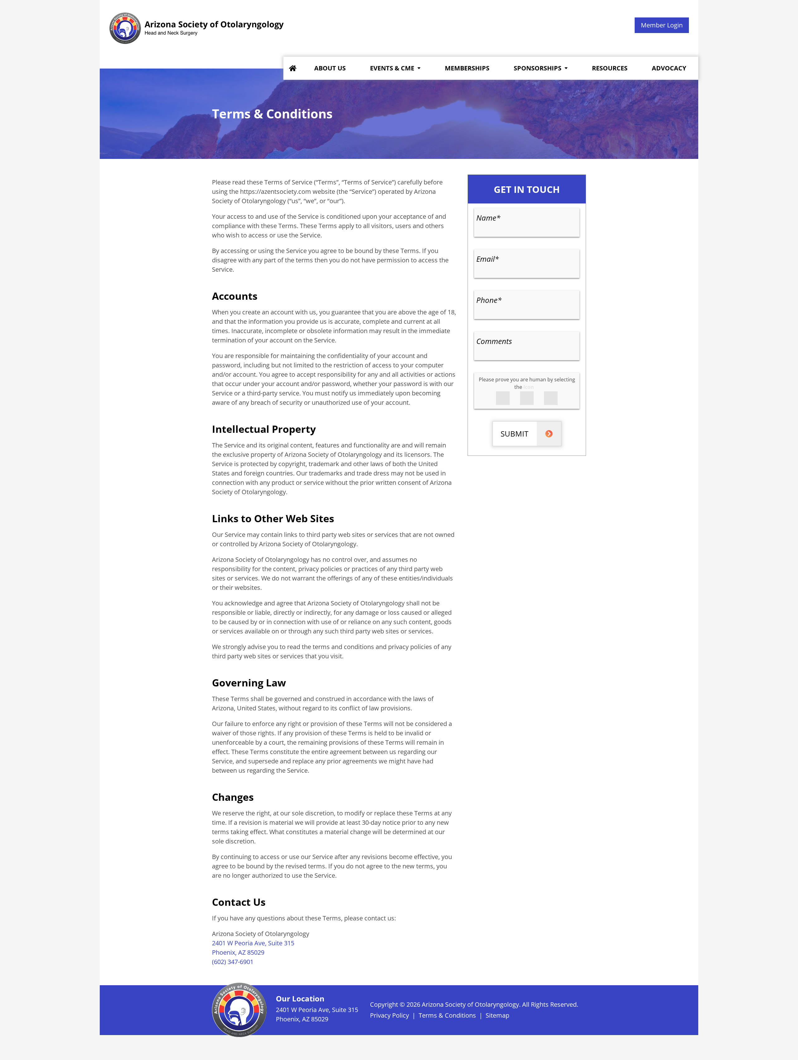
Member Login (662, 25)
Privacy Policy (389, 1015)
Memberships (467, 68)
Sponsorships (537, 68)
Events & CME (392, 68)
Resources (609, 68)
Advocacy (669, 68)
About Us (330, 68)
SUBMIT (514, 433)
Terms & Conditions (447, 1015)
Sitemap (497, 1015)
